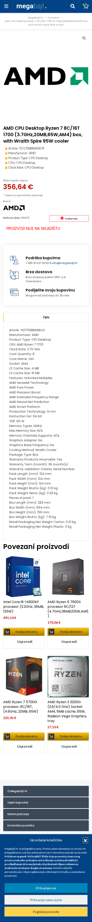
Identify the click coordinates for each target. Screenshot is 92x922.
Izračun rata (71, 218)
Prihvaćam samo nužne (46, 900)
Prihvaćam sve (46, 888)
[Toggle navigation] (6, 6)
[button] (85, 840)
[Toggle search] (72, 6)
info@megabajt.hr (64, 263)
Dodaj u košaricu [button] (26, 631)
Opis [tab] (46, 317)
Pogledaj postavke (46, 912)
